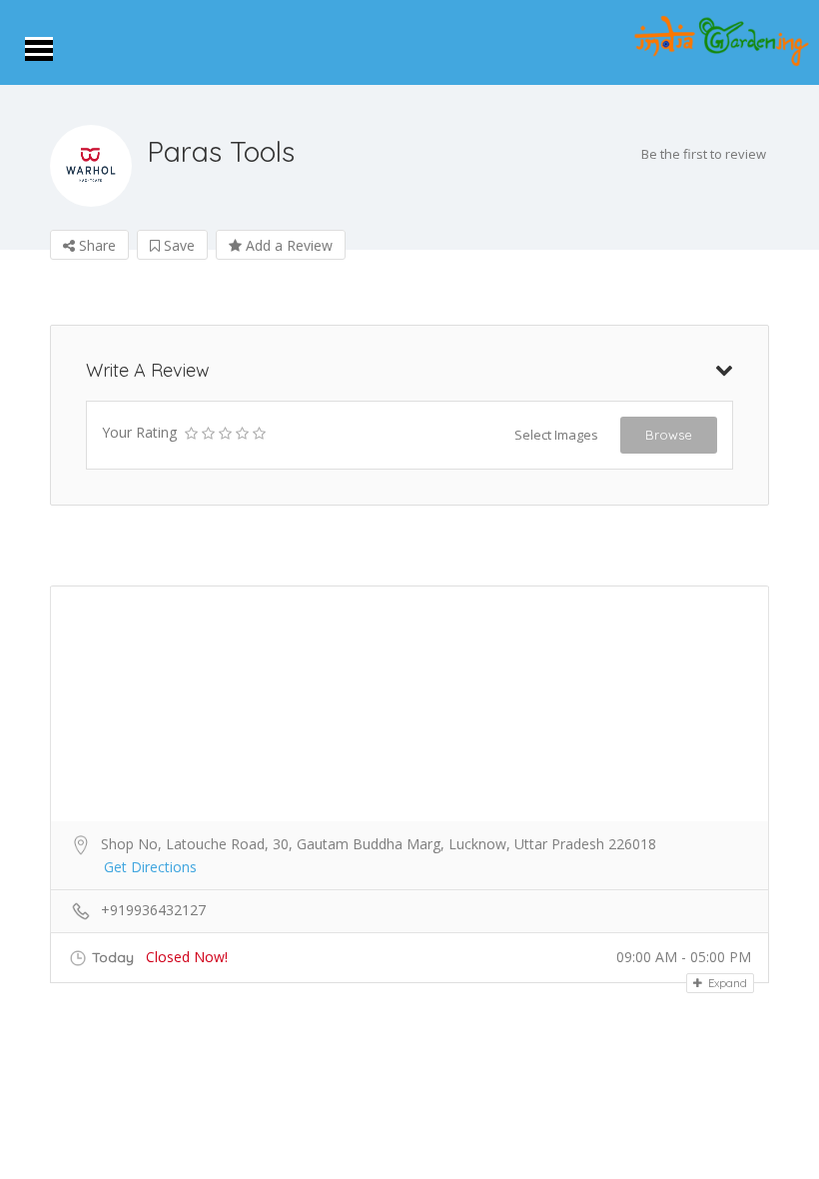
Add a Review (287, 245)
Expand (726, 983)
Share (95, 245)
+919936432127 (153, 909)
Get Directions (150, 866)
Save (177, 245)
